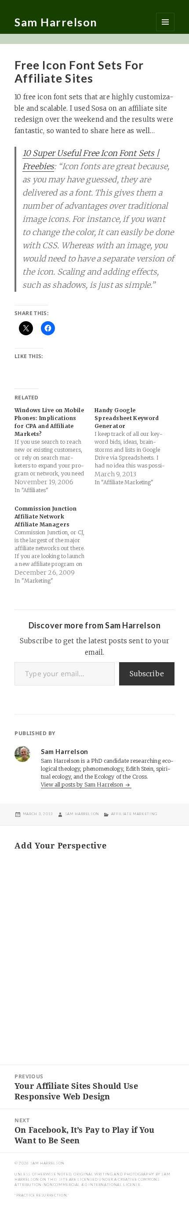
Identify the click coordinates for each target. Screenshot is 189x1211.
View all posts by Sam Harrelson (82, 784)
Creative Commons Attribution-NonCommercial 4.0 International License (87, 1182)
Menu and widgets (165, 22)
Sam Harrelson (56, 22)
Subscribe (147, 673)
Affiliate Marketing (134, 814)
